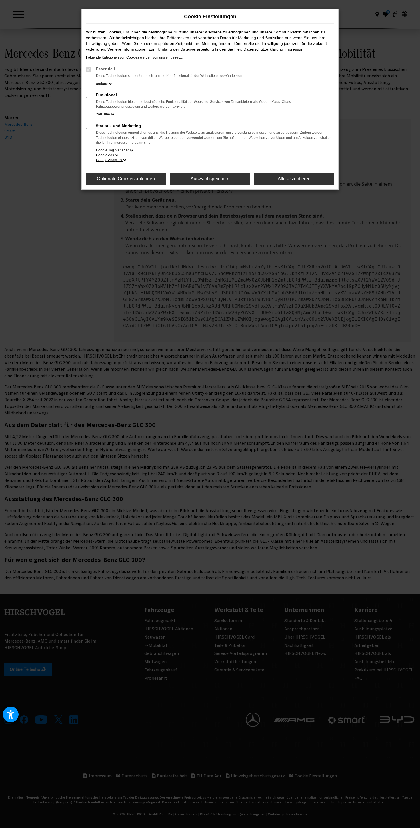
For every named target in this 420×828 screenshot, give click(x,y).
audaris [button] (102, 83)
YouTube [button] (103, 114)
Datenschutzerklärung (263, 49)
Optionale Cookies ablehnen (126, 178)
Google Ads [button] (105, 155)
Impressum (294, 49)
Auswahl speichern (210, 178)
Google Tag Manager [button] (113, 150)
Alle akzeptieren (294, 178)
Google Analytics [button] (109, 160)
